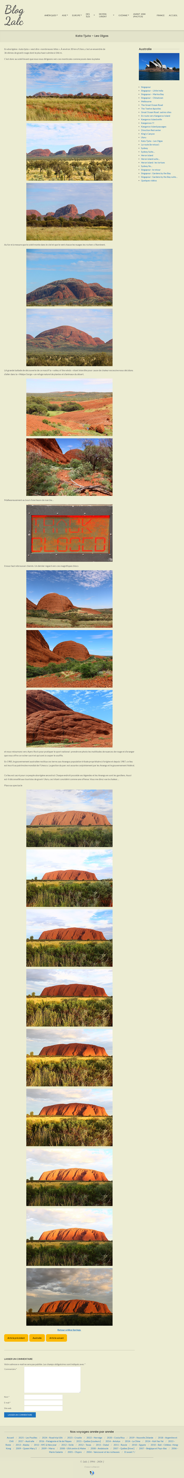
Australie (37, 1337)
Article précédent (16, 1337)
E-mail (7, 1402)
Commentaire (10, 1369)
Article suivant (56, 1337)
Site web (7, 1408)
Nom (6, 1397)
